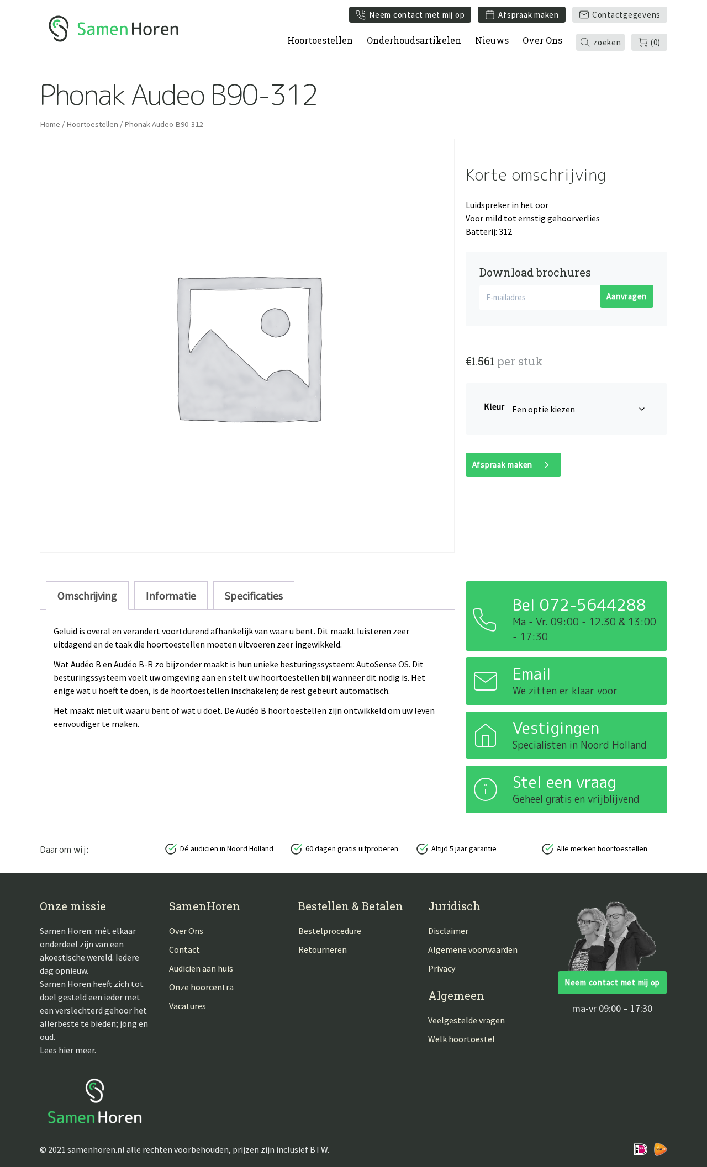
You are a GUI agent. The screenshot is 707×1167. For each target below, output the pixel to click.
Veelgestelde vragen (466, 1020)
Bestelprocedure (329, 930)
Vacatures (187, 1005)
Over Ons (542, 40)
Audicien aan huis (201, 968)
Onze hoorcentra (201, 987)
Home (50, 124)
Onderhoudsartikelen (414, 40)
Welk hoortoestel (461, 1038)
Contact (184, 949)
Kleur (494, 406)
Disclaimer (448, 930)
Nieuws (492, 40)
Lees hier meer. (68, 1049)
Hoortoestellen (320, 40)
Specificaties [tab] (254, 595)
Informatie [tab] (171, 595)
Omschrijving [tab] (87, 595)
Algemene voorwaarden (473, 949)
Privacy (441, 968)
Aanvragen (626, 296)
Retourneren (322, 949)
